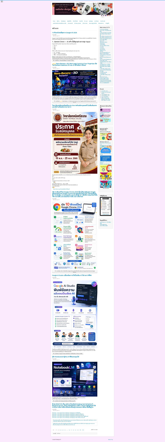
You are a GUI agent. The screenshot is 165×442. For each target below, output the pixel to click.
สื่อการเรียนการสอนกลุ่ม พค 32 (105, 36)
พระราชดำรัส (102, 49)
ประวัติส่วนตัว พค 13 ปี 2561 (105, 65)
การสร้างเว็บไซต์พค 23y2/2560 (105, 32)
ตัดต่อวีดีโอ (69, 21)
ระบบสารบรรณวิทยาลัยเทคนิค (105, 80)
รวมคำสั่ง (81, 21)
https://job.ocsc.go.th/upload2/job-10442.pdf (61, 189)
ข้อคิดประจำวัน (103, 50)
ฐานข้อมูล (91, 21)
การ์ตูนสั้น (107, 23)
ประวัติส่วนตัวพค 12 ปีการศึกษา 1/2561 (105, 62)
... (67, 430)
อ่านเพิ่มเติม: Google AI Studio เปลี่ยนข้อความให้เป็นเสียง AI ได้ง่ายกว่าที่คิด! (68, 353)
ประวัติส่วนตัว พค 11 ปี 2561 (105, 64)
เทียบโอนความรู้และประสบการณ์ (103, 43)
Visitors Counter (106, 214)
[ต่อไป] (80, 430)
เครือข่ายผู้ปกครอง (103, 224)
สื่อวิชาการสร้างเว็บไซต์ (104, 53)
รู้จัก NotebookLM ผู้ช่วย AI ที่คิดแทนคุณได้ (65, 357)
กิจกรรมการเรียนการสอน (104, 45)
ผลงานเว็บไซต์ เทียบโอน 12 (105, 52)
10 (77, 430)
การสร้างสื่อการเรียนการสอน (105, 68)
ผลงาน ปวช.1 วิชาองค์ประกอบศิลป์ (105, 31)
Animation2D (70, 23)
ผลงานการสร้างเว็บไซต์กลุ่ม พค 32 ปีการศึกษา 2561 (105, 60)
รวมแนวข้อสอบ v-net (105, 94)
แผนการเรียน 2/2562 (104, 225)
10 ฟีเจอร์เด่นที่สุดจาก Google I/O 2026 (64, 32)
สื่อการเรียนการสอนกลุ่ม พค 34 (105, 37)
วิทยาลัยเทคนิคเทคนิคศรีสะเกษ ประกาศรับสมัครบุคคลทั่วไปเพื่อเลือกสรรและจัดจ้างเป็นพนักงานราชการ (74, 106)
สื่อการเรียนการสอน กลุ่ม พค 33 (105, 34)
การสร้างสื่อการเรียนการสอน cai (105, 75)
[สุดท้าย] (83, 430)
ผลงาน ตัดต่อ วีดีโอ (103, 39)
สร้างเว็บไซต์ (75, 21)
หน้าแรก (101, 51)
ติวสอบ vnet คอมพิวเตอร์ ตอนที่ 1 (106, 92)
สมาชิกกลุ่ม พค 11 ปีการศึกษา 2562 (105, 223)
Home (54, 21)
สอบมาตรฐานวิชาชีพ (93, 23)
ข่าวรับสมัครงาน (103, 73)
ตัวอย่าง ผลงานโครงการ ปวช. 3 (106, 38)
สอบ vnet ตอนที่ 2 (105, 96)
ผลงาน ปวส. (102, 41)
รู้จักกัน (58, 21)
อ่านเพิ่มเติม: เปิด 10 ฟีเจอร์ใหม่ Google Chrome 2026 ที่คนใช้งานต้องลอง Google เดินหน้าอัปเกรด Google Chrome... (75, 271)
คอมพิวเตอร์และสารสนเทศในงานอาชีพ (105, 55)
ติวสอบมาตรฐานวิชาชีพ (104, 78)
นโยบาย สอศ (84, 23)
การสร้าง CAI (102, 21)
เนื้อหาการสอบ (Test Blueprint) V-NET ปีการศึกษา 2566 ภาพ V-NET (106, 99)
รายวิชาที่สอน (102, 44)
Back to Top (110, 439)
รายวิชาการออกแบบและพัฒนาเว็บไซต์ (105, 154)
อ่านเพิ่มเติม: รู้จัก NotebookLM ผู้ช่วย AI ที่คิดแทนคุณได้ (64, 401)
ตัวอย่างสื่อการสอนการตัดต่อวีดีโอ (105, 67)
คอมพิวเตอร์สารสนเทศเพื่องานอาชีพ (59, 23)
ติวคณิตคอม (63, 21)
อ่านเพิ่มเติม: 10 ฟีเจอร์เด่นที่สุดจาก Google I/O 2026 (64, 60)
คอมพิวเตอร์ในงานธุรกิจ (104, 79)
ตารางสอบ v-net (104, 91)
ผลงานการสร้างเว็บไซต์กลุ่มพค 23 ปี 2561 (105, 70)
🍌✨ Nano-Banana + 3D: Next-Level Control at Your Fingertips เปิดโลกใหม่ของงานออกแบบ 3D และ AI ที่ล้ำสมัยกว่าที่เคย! (74, 64)
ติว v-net (85, 21)
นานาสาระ (102, 47)
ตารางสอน (102, 46)
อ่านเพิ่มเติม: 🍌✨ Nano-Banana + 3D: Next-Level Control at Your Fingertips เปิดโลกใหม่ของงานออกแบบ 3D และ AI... (75, 101)
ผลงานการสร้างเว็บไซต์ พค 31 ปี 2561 (105, 58)
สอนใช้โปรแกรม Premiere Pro (105, 81)
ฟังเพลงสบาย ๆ (101, 23)
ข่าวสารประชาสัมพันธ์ (104, 29)
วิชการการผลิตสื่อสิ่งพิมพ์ (104, 82)
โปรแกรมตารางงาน (103, 77)
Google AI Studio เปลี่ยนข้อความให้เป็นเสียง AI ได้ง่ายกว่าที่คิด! (72, 275)
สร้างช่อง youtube (77, 23)
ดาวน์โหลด (96, 21)
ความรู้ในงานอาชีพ (103, 72)
